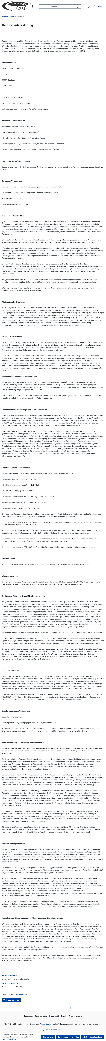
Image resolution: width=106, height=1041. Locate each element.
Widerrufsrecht (75, 1016)
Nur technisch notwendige (68, 1037)
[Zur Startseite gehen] (17, 6)
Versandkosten (46, 1024)
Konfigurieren (48, 1037)
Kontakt (64, 1016)
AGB (57, 1016)
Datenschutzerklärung (44, 1016)
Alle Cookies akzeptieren (93, 1037)
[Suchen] (78, 6)
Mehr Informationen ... (10, 1039)
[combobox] (57, 6)
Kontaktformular (22, 994)
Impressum (28, 1016)
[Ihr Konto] (89, 6)
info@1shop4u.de (10, 983)
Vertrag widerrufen (11, 1000)
